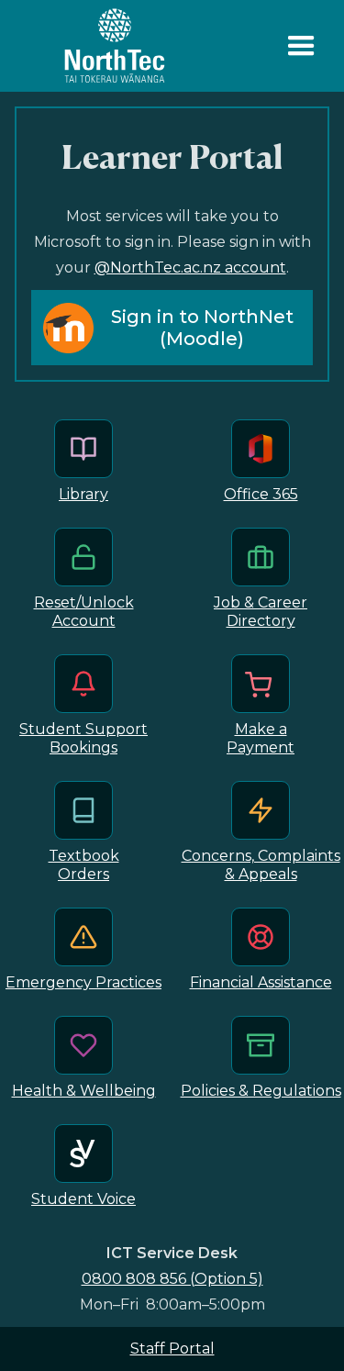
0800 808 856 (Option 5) (172, 1278)
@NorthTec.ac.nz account (190, 267)
